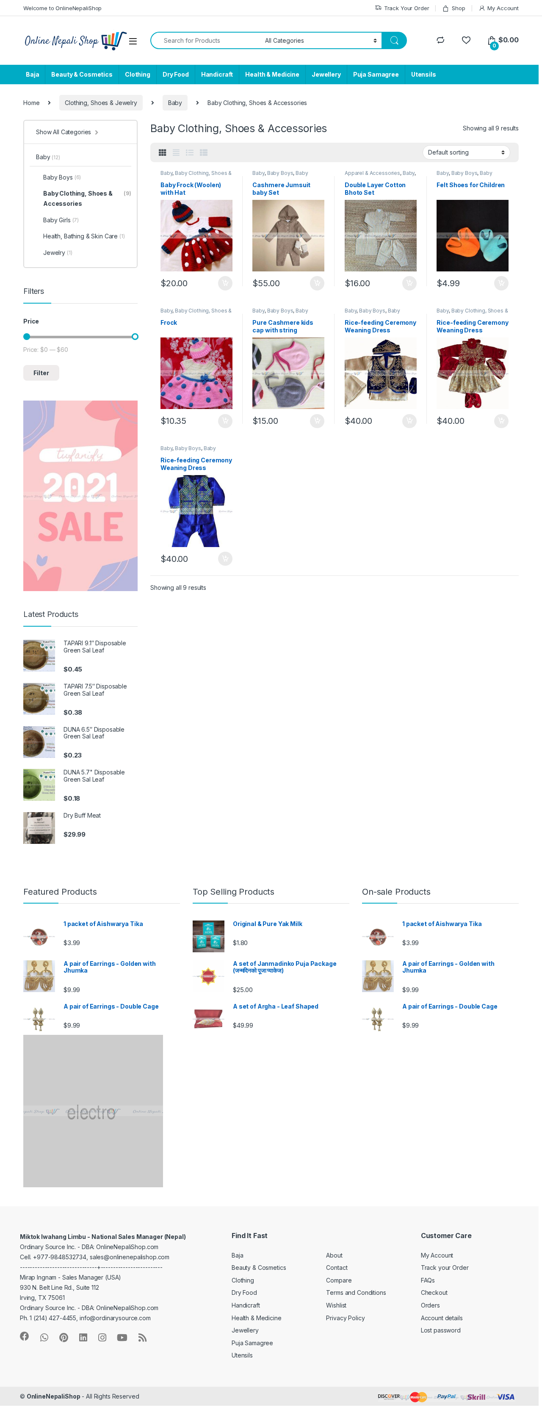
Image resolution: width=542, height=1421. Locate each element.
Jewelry (57, 252)
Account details (442, 1317)
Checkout (434, 1292)
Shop (458, 8)
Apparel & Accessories (372, 173)
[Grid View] (162, 152)
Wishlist (336, 1305)
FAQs (428, 1280)
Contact (336, 1267)
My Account (503, 8)
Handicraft (217, 74)
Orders (430, 1305)
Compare (338, 1280)
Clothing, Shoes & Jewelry (101, 102)
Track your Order (445, 1267)
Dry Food (176, 74)
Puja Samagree (376, 74)
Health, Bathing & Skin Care (84, 236)
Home (31, 102)
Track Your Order (406, 8)
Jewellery (326, 74)
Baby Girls (61, 220)
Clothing (137, 74)
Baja (32, 74)
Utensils (423, 74)
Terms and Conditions (356, 1292)
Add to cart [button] (225, 283)
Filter (41, 372)
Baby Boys (280, 173)
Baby (175, 102)
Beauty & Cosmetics (81, 74)
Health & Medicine (272, 74)
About (334, 1255)
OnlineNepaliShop (53, 1396)
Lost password (441, 1330)
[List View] (190, 152)
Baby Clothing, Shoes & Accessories (87, 198)
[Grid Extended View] (176, 152)
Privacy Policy (345, 1317)
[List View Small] (203, 152)
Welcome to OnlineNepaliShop (62, 8)
